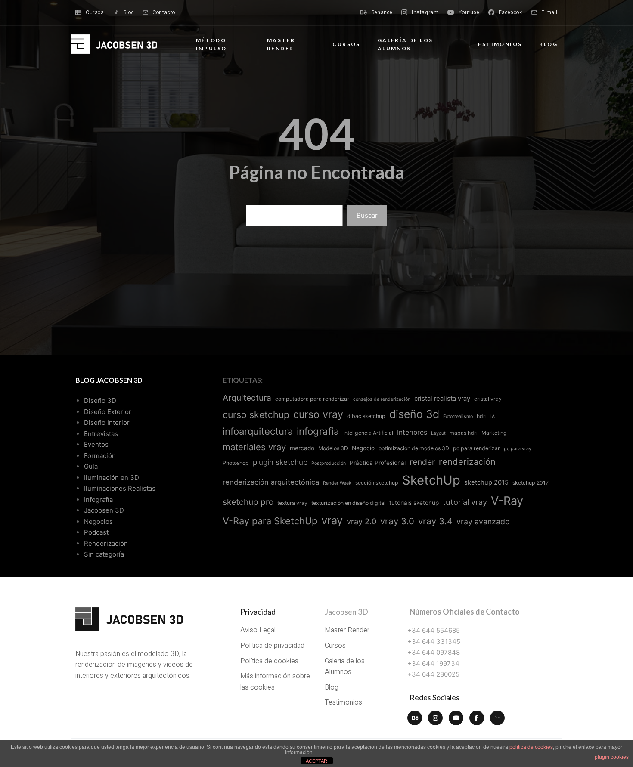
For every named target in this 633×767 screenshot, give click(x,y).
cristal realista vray (442, 398)
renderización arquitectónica (271, 482)
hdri (482, 416)
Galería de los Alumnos (405, 44)
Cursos (346, 44)
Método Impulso (211, 44)
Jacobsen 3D (104, 510)
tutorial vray (465, 502)
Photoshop (236, 463)
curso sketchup (256, 414)
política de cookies (531, 747)
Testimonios (497, 44)
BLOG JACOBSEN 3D (109, 380)
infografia (318, 431)
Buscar (367, 215)
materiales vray (254, 447)
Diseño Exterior (107, 412)
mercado (302, 448)
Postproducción (328, 463)
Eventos (96, 444)
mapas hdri (464, 433)
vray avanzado (483, 521)
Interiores (412, 432)
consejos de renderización (381, 399)
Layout (438, 433)
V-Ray (507, 501)
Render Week (337, 483)
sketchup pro (248, 502)
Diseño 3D (100, 400)
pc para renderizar (476, 448)
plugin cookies (612, 757)
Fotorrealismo (458, 416)
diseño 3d (414, 414)
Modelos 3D (333, 448)
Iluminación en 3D (111, 477)
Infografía (98, 499)
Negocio (363, 448)
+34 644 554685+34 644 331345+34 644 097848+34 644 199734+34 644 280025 (433, 652)
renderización (467, 461)
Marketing (494, 433)
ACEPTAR (316, 761)
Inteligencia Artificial (368, 433)
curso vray (318, 414)
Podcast (96, 532)
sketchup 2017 (530, 482)
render (422, 462)
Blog (548, 44)
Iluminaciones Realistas (119, 488)
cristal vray (488, 399)
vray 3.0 (397, 521)
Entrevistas (101, 434)
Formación (100, 456)
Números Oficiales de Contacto (465, 611)
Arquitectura (247, 398)
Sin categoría (104, 554)
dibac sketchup (366, 416)
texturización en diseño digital (348, 503)
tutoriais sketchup (414, 502)
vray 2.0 (361, 521)
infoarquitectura (258, 431)
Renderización (106, 543)
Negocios (98, 521)
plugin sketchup (280, 462)
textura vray (292, 503)
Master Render (281, 44)
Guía (91, 466)
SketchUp (431, 480)
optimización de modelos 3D (414, 448)
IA (492, 416)
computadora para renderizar (312, 399)
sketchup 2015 (486, 482)
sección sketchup (376, 482)
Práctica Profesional (378, 462)
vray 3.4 (435, 521)
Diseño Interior (107, 422)
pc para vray (517, 449)
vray (332, 520)
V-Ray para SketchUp (270, 520)
